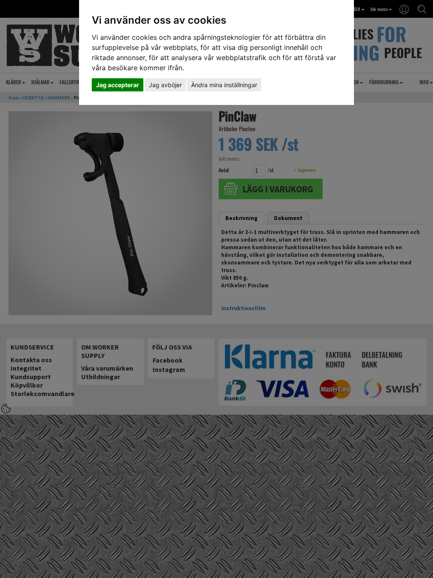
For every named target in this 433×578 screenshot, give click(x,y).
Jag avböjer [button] (165, 84)
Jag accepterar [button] (117, 84)
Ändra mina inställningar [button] (224, 84)
